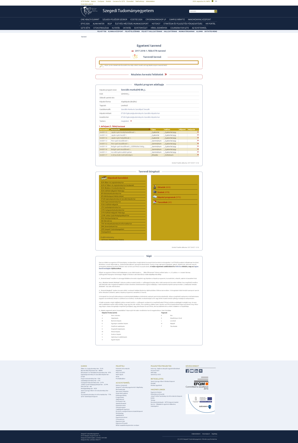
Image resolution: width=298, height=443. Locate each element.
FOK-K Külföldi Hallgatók (109, 204)
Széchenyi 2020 (156, 374)
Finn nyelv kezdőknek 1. (120, 141)
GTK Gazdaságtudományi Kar (111, 207)
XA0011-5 (103, 132)
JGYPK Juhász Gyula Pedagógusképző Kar (115, 215)
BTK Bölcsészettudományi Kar (111, 193)
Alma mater (98, 24)
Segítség (214, 433)
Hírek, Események (159, 28)
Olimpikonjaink (120, 407)
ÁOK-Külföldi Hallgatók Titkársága (112, 191)
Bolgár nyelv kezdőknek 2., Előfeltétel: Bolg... (128, 146)
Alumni (199, 31)
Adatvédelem (150, 1)
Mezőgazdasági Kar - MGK (89, 388)
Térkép (153, 400)
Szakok (163, 192)
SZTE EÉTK (85, 28)
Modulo (108, 1)
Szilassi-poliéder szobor (115, 19)
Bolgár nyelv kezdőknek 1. (121, 149)
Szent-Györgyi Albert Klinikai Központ (163, 381)
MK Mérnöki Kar (106, 221)
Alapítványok (120, 399)
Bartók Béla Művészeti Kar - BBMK (92, 370)
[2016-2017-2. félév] (132, 51)
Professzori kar (120, 401)
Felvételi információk (123, 368)
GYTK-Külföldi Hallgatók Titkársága (113, 212)
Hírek (117, 376)
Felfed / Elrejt (165, 74)
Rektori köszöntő (121, 385)
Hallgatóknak (170, 31)
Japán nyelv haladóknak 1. (121, 138)
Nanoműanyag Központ (199, 19)
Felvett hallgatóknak (152, 31)
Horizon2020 (155, 370)
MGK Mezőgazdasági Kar (109, 218)
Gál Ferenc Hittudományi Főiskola (112, 239)
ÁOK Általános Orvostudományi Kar (113, 188)
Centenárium (120, 419)
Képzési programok (169, 197)
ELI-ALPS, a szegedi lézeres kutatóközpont (129, 411)
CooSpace (101, 1)
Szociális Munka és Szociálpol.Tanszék (135, 109)
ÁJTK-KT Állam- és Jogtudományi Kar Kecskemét (117, 185)
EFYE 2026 (85, 24)
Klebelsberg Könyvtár (157, 394)
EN (216, 1)
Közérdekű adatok (87, 4)
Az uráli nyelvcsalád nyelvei (121, 152)
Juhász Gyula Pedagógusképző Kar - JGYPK (94, 384)
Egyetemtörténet (121, 417)
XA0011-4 (103, 135)
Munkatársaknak (187, 31)
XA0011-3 (103, 141)
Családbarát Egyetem (123, 409)
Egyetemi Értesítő (121, 423)
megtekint (125, 121)
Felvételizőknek (132, 31)
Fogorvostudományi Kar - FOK (90, 378)
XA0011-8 (103, 149)
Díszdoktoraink (121, 405)
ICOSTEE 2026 (136, 19)
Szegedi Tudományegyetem (128, 11)
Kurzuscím (115, 129)
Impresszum (206, 433)
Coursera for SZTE (119, 1)
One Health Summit (90, 19)
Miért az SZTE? (120, 372)
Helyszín (191, 129)
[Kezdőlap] (89, 11)
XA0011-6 (103, 138)
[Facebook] (187, 370)
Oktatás (127, 28)
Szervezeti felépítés (122, 391)
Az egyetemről (123, 383)
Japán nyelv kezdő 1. (119, 135)
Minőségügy (120, 413)
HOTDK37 (156, 24)
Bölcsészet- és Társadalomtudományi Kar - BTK (96, 372)
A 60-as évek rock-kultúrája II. (122, 155)
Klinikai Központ (115, 31)
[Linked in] (196, 370)
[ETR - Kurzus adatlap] (198, 132)
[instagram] (200, 370)
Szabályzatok (120, 415)
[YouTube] (192, 370)
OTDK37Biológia (101, 28)
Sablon (167, 129)
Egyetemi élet (140, 28)
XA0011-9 (103, 146)
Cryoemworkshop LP (156, 19)
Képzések (119, 370)
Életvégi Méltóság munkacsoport (132, 24)
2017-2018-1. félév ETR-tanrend (150, 51)
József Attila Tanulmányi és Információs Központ (166, 396)
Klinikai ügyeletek (156, 385)
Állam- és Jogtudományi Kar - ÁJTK (92, 368)
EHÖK (152, 398)
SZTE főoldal (85, 1)
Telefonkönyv (139, 1)
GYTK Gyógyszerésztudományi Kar (112, 210)
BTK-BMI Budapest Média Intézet (112, 196)
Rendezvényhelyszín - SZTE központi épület (164, 402)
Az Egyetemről (199, 28)
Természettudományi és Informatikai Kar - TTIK (96, 394)
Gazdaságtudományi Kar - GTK (90, 380)
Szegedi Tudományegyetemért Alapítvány (129, 387)
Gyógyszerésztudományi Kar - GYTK (92, 382)
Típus (153, 129)
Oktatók (164, 187)
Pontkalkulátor (120, 378)
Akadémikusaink (121, 403)
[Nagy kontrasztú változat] (212, 1)
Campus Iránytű (177, 19)
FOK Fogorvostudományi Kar (111, 202)
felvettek (101, 31)
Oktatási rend (210, 31)
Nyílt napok (119, 374)
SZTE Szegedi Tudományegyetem (112, 229)
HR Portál (210, 24)
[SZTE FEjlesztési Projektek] (200, 404)
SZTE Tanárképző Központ (89, 396)
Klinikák (153, 383)
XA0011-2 (103, 144)
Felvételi (120, 366)
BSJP (110, 24)
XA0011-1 (103, 152)
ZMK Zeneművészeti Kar (109, 226)
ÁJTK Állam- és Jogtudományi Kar (112, 182)
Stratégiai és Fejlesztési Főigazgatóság (183, 24)
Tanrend (83, 36)
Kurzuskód (104, 129)
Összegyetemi (106, 232)
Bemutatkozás (120, 389)
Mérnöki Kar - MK (86, 386)
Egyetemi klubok (156, 392)
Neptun (93, 1)
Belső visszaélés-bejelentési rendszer (127, 425)
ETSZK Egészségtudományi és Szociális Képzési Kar (140, 113)
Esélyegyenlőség (121, 395)
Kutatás (116, 28)
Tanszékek (164, 202)
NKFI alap (154, 372)
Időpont (182, 129)
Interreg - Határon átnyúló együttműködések (165, 368)
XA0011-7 (103, 155)
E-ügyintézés (120, 397)
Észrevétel (130, 1)
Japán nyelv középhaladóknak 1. (123, 132)
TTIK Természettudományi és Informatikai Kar (116, 223)
